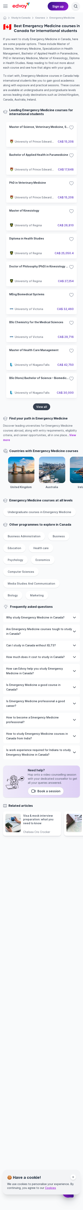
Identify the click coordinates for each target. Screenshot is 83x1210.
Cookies (50, 1187)
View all (41, 406)
